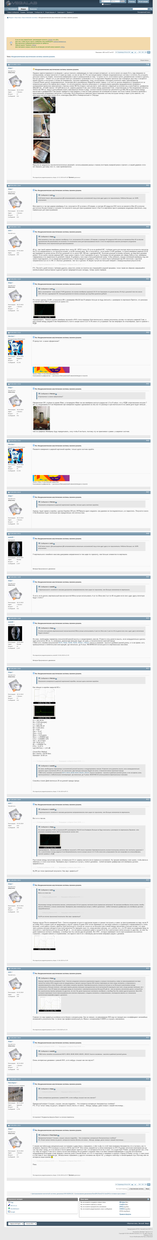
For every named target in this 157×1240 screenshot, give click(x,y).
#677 (147, 1125)
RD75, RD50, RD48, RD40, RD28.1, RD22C (73, 643)
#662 (147, 226)
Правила (69, 12)
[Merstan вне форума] (15, 347)
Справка (22, 12)
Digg (11, 1202)
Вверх (147, 1189)
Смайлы (122, 1204)
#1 (147, 64)
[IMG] (121, 1207)
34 (149, 52)
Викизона (33, 9)
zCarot (151, 1235)
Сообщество (38, 12)
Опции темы (143, 60)
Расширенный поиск (143, 12)
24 (139, 52)
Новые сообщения (13, 12)
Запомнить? (107, 4)
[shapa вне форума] (15, 81)
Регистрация (143, 1)
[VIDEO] (122, 1209)
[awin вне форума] (15, 242)
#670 (147, 618)
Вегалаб (141, 1223)
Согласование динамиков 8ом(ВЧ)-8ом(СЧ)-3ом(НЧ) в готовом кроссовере (100, 1194)
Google (12, 1212)
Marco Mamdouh (148, 1236)
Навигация (60, 12)
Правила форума (125, 1214)
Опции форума (50, 12)
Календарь (30, 12)
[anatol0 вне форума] (15, 549)
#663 (147, 279)
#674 (147, 968)
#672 (147, 799)
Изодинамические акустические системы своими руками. (33, 57)
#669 (147, 577)
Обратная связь (132, 1223)
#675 (147, 1037)
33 (146, 52)
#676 (147, 1079)
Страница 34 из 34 (123, 52)
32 (143, 52)
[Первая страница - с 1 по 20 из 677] (132, 52)
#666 (147, 440)
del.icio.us (13, 1205)
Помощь (132, 1)
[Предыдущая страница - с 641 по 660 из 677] (135, 52)
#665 (147, 384)
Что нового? (12, 9)
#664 (147, 332)
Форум (23, 9)
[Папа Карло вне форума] (15, 1094)
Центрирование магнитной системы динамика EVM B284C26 (52, 1194)
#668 (147, 533)
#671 (147, 668)
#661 (147, 185)
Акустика (18, 17)
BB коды (122, 1202)
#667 (147, 492)
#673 (147, 880)
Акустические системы (30, 17)
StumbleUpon (14, 1209)
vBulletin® (142, 1232)
